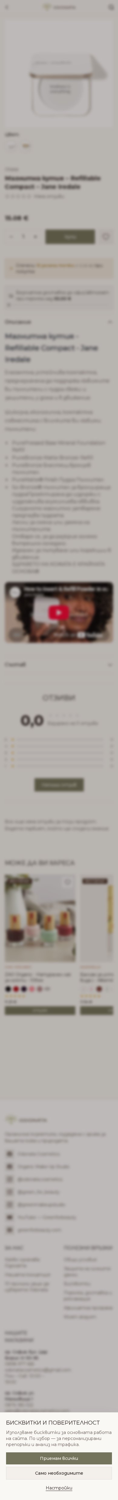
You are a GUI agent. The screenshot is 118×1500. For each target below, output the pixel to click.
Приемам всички (59, 1458)
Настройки (59, 1488)
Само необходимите (59, 1473)
